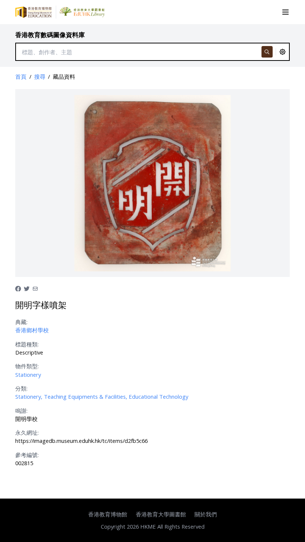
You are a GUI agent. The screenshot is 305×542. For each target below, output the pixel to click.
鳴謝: (21, 410)
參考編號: (27, 454)
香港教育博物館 (107, 514)
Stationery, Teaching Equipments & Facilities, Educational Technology (101, 396)
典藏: (21, 322)
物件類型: (27, 366)
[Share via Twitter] (26, 288)
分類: (21, 388)
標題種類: (27, 344)
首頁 (20, 76)
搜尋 (39, 76)
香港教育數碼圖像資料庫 (50, 34)
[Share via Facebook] (18, 288)
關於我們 (206, 514)
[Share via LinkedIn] (35, 288)
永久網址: (27, 432)
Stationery (28, 374)
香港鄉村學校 (32, 330)
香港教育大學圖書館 (161, 514)
